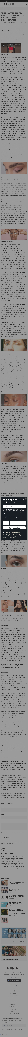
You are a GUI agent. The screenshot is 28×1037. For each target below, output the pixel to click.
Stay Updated (14, 528)
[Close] (25, 498)
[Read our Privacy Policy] (25, 534)
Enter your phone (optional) (9, 519)
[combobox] (6, 523)
